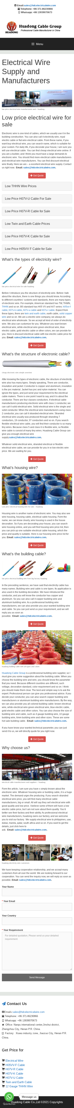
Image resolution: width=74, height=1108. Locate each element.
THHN (5, 306)
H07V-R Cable (14, 1069)
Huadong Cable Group (13, 673)
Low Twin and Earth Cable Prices (27, 223)
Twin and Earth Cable (19, 1082)
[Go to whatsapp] (9, 1097)
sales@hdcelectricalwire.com (40, 5)
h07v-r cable (48, 310)
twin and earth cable (35, 313)
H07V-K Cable (14, 1073)
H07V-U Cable (14, 1077)
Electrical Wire (14, 1060)
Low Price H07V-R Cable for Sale (27, 211)
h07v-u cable (30, 310)
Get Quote (38, 175)
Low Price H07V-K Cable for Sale (27, 236)
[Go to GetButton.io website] (9, 1104)
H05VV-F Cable (15, 1065)
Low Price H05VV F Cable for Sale (28, 248)
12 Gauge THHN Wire (19, 1086)
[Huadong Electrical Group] (35, 27)
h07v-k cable (15, 310)
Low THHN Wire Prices (20, 186)
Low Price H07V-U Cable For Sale (28, 198)
